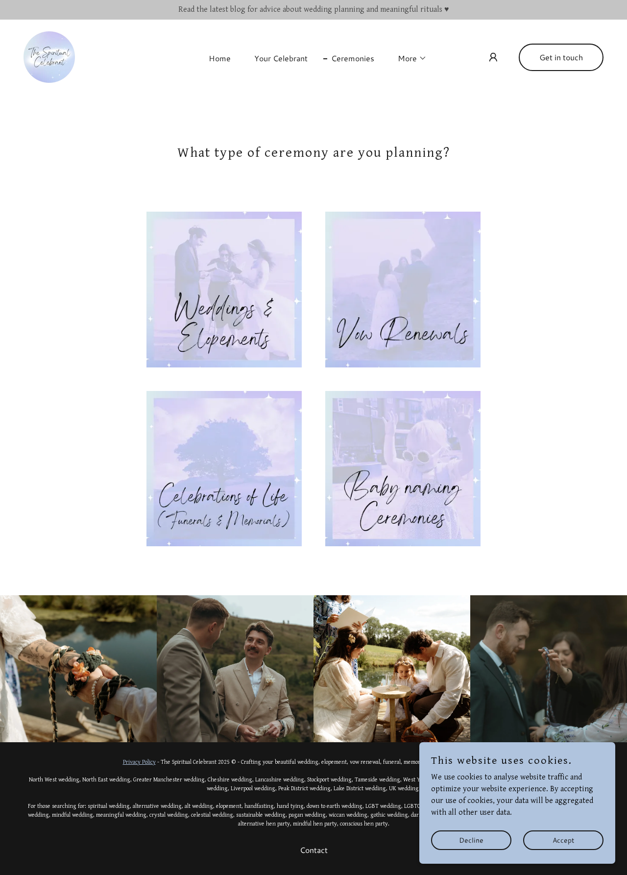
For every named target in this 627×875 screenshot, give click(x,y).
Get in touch (561, 57)
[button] (408, 58)
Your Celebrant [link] (281, 58)
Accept (563, 840)
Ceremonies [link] (352, 58)
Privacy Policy (139, 762)
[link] (49, 56)
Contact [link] (314, 849)
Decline (471, 840)
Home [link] (220, 58)
